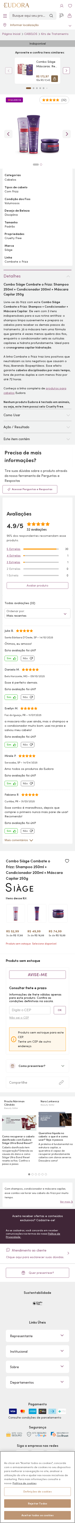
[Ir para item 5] (43, 88)
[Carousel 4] (39, 1174)
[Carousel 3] (36, 1174)
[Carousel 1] (29, 1174)
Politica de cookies (24, 1483)
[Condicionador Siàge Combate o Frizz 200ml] (15, 913)
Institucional (19, 1351)
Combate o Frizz (16, 261)
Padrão (10, 226)
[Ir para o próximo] (66, 134)
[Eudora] (16, 6)
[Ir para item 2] (33, 88)
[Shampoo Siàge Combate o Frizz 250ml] (37, 913)
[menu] (5, 16)
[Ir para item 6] (46, 88)
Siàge (8, 250)
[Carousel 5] (42, 1174)
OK (60, 1010)
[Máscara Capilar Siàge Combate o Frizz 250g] (58, 913)
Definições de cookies (37, 1491)
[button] (54, 78)
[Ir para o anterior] (8, 134)
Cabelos (31, 34)
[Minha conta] (62, 6)
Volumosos (12, 203)
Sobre (14, 1367)
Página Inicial (11, 34)
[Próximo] (66, 70)
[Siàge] (19, 890)
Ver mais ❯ (66, 1201)
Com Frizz (12, 191)
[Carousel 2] (32, 1174)
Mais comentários (16, 840)
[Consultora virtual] (62, 16)
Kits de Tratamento (55, 34)
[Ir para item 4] (40, 88)
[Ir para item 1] (28, 88)
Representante (21, 1336)
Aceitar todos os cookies (37, 1515)
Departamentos (22, 1382)
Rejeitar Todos (37, 1503)
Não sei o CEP (19, 1017)
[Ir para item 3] (37, 88)
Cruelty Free (13, 238)
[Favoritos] (70, 6)
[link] (37, 70)
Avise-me (37, 974)
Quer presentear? (41, 1273)
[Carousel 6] (46, 1174)
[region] (37, 1487)
